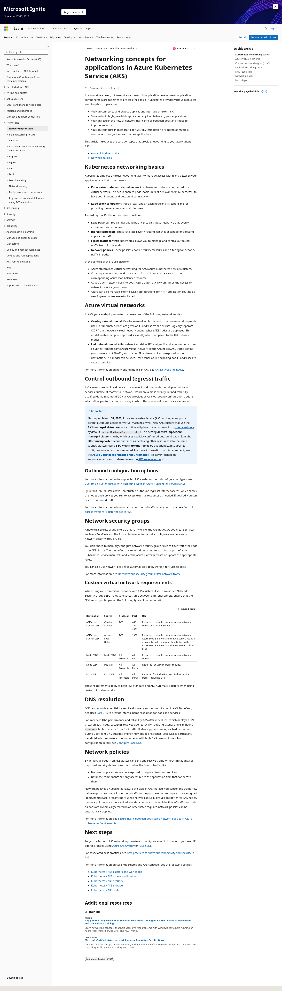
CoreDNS (102, 713)
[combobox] (26, 52)
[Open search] (266, 28)
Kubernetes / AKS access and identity (114, 876)
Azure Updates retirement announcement (119, 455)
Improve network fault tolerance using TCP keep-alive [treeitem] (26, 200)
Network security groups (248, 67)
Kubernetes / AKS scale (105, 890)
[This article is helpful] (262, 91)
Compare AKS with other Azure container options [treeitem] (23, 79)
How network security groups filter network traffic (149, 574)
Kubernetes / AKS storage (107, 885)
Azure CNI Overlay (123, 846)
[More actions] (194, 48)
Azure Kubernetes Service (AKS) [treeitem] (24, 59)
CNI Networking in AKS (169, 369)
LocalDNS (162, 720)
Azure (99, 48)
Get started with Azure (263, 37)
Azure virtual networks (105, 153)
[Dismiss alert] (275, 6)
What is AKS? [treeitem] (14, 65)
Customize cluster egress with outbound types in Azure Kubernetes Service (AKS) (135, 484)
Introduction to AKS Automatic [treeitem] (23, 71)
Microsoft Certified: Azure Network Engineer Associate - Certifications (124, 940)
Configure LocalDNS (129, 743)
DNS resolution (243, 71)
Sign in (274, 28)
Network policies (101, 158)
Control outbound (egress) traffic (253, 63)
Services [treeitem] (13, 140)
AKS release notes (149, 459)
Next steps (241, 80)
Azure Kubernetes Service (120, 48)
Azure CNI (145, 846)
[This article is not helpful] (266, 91)
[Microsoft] (6, 28)
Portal (242, 37)
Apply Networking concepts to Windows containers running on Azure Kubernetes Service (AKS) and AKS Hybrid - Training (138, 922)
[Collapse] (48, 45)
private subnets (184, 427)
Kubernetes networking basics (252, 54)
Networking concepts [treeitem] (21, 128)
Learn (89, 48)
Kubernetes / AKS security (107, 881)
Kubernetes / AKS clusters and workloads (116, 872)
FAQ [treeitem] (9, 267)
